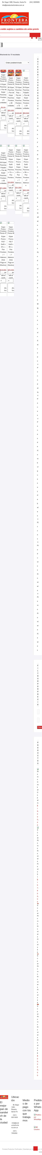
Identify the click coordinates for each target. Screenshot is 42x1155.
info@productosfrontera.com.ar (13, 5)
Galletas (38, 221)
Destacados (37, 189)
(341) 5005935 (34, 2)
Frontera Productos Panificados (12, 1149)
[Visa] (24, 1125)
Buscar (35, 35)
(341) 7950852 (14, 1132)
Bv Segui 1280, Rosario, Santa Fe (14, 2)
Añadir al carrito (3, 114)
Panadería (37, 379)
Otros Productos (38, 256)
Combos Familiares (37, 142)
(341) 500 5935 (14, 1116)
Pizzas (37, 530)
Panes (37, 407)
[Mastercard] (28, 1125)
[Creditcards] (24, 1131)
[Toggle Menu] (1, 45)
